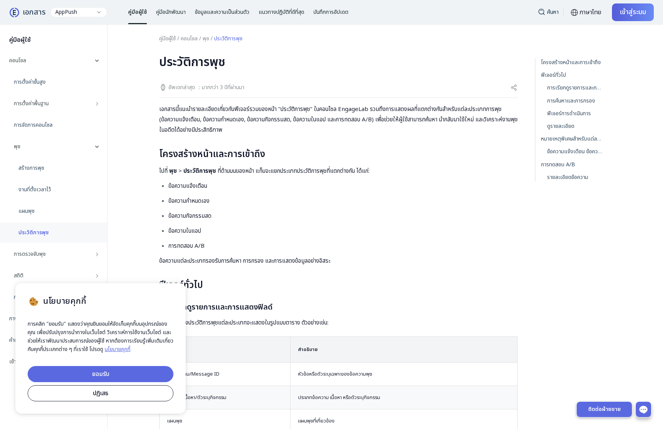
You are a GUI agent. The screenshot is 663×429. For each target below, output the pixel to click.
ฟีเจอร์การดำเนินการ (569, 113)
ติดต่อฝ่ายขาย (604, 409)
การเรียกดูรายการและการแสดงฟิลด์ (585, 88)
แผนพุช (26, 211)
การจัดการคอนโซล (33, 125)
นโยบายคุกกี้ (117, 349)
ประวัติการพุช (33, 233)
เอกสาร (34, 12)
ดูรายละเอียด (560, 126)
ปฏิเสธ (100, 393)
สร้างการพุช (31, 168)
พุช (206, 39)
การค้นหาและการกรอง (571, 101)
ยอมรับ (100, 374)
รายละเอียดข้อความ (567, 177)
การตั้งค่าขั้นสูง (30, 82)
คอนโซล (189, 39)
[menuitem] (53, 179)
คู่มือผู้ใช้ (167, 39)
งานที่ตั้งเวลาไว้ (34, 190)
